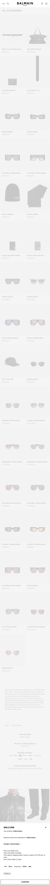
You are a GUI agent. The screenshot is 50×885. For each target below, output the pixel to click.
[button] (8, 3)
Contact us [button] (7, 873)
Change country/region (11, 844)
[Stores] (42, 3)
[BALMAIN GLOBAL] (25, 3)
